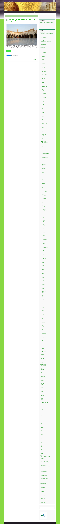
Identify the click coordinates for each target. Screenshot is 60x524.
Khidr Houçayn (43, 272)
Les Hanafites (42, 355)
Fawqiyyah (42, 431)
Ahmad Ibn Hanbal (44, 71)
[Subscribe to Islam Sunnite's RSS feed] (5, 1)
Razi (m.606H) (43, 317)
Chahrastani (43, 183)
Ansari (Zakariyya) (44, 164)
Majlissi (42, 388)
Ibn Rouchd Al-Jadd (44, 255)
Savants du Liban (43, 498)
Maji (41, 441)
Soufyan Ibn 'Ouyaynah (44, 126)
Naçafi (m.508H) (44, 291)
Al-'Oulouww (42, 422)
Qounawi (43, 311)
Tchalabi (42, 403)
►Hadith (42, 452)
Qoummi (42, 394)
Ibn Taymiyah (42, 383)
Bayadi (42, 175)
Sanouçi (43, 326)
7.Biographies (41, 480)
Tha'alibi (43, 341)
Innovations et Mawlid (28, 12)
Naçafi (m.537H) (44, 292)
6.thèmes (41, 455)
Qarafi (42, 303)
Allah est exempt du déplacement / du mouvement (47, 33)
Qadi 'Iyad (43, 299)
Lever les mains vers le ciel (44, 465)
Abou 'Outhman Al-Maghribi (45, 153)
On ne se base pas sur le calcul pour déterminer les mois (47, 470)
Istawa (41, 435)
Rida (41, 446)
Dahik (41, 430)
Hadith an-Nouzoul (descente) (44, 461)
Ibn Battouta (43, 231)
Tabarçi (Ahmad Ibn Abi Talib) (44, 402)
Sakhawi (43, 321)
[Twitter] (8, 1)
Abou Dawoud (43, 60)
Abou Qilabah (43, 66)
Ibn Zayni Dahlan (44, 258)
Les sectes (40, 12)
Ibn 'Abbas (43, 94)
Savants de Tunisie (43, 495)
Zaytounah (42, 362)
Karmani (43, 265)
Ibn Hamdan (43, 242)
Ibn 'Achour (43, 213)
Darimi (42, 85)
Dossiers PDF (21, 12)
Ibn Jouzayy (43, 250)
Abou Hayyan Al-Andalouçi (45, 157)
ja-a (41, 438)
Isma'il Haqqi (43, 261)
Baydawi (43, 176)
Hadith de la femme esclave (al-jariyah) (45, 462)
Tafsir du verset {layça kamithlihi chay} (45, 474)
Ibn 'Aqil (43, 216)
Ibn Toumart (43, 257)
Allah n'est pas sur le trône (44, 40)
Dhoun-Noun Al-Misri (44, 86)
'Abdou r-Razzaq (44, 49)
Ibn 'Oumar (43, 96)
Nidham (43, 296)
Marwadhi (43, 112)
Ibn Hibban (43, 100)
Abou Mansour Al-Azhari (45, 64)
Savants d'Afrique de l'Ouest (44, 484)
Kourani (43, 273)
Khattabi (43, 269)
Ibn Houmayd (43, 243)
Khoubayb (43, 108)
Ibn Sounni (43, 104)
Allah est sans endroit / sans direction (45, 36)
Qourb (41, 445)
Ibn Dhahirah (43, 235)
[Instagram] (9, 1)
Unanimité (42, 361)
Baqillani (43, 172)
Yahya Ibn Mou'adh (44, 134)
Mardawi (43, 276)
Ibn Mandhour (43, 251)
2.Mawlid (42, 409)
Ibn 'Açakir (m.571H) (44, 209)
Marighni (43, 277)
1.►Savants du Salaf (43, 48)
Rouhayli (42, 398)
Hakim (42, 201)
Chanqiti (43, 186)
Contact (53, 12)
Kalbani (42, 384)
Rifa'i (42, 318)
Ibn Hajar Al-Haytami (44, 240)
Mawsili (43, 280)
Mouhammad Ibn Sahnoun (45, 115)
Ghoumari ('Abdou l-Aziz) (45, 195)
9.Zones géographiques (43, 483)
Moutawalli (43, 288)
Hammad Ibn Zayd (44, 93)
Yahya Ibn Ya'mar (44, 135)
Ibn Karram (42, 380)
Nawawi (43, 295)
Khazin (42, 270)
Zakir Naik (42, 405)
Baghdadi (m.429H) (44, 168)
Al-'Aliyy (42, 420)
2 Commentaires (35, 59)
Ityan (41, 437)
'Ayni (42, 146)
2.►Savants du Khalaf (43, 141)
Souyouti (43, 336)
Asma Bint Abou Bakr (44, 74)
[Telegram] (11, 1)
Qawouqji (43, 307)
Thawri (42, 131)
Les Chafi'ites (42, 354)
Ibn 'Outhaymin (43, 376)
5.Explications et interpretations (44, 414)
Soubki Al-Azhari (44, 333)
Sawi (42, 329)
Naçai (42, 119)
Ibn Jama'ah (43, 246)
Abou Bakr (43, 59)
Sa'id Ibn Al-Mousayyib (44, 123)
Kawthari (43, 266)
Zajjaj (42, 138)
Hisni (42, 205)
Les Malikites (42, 358)
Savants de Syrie (43, 494)
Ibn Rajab (43, 254)
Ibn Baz (42, 379)
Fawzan (42, 372)
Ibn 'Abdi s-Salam (44, 206)
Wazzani (43, 344)
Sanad (42, 325)
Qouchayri (43, 310)
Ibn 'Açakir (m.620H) (44, 210)
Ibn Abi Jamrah (43, 220)
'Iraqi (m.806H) (43, 150)
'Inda (41, 416)
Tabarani (43, 127)
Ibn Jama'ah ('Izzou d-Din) (45, 247)
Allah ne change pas (43, 44)
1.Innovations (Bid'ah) (43, 408)
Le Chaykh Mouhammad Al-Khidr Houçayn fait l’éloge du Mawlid (22, 20)
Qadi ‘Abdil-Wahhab (44, 302)
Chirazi (42, 187)
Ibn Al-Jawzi (43, 225)
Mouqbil (42, 391)
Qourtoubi (43, 314)
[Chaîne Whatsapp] (12, 1)
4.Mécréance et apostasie (44, 412)
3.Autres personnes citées (43, 364)
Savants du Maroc (43, 499)
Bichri (42, 179)
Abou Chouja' (43, 156)
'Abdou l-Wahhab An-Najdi (45, 142)
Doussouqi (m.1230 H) (44, 191)
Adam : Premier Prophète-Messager (45, 456)
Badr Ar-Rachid (43, 165)
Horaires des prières (46, 12)
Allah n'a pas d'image (43, 37)
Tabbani (43, 337)
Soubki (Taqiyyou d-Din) (44, 332)
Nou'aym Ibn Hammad (44, 120)
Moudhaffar (43, 284)
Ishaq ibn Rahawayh (44, 105)
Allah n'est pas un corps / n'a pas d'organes (46, 41)
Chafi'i (42, 81)
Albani (41, 368)
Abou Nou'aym (43, 160)
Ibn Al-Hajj (43, 224)
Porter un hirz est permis (44, 471)
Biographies (35, 12)
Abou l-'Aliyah (43, 63)
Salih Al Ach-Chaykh (43, 399)
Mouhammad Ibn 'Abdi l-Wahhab (45, 390)
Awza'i (42, 75)
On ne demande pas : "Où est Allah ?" (45, 466)
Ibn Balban (43, 228)
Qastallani (43, 306)
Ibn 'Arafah (43, 217)
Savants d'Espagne (43, 490)
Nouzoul (42, 442)
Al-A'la (41, 423)
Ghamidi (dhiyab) (43, 375)
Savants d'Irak (42, 491)
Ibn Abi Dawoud (44, 97)
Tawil (42, 340)
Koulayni (42, 387)
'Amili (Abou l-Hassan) (43, 365)
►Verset (42, 453)
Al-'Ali (41, 419)
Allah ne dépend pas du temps (44, 45)
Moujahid (43, 116)
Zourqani (43, 348)
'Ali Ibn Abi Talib (44, 52)
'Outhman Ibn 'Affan (44, 55)
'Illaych (42, 149)
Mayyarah (43, 281)
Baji (42, 171)
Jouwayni (43, 262)
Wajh (41, 449)
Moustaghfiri (43, 287)
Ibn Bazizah (43, 232)
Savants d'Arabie (43, 487)
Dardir (42, 190)
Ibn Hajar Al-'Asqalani (44, 239)
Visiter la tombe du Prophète (44, 478)
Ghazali (42, 194)
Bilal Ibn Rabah (43, 78)
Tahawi (42, 130)
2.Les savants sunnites (42, 47)
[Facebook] (6, 1)
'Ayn (41, 415)
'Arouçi (42, 145)
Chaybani (43, 82)
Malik (42, 111)
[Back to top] (58, 522)
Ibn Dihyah (43, 236)
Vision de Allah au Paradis (44, 475)
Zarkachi (43, 347)
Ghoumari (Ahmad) (44, 198)
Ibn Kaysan (43, 101)
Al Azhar (42, 350)
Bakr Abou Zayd (43, 369)
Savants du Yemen (43, 502)
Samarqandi (43, 322)
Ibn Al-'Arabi (43, 221)
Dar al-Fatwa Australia (43, 351)
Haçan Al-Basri (43, 90)
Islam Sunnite (7, 12)
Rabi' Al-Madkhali (43, 395)
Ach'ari (42, 70)
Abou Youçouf (43, 67)
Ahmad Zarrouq (44, 161)
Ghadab (42, 434)
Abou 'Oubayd (43, 56)
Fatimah (43, 89)
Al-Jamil (42, 426)
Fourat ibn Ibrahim (43, 373)
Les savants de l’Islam (14, 12)
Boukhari (43, 79)
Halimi (42, 202)
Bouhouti (43, 180)
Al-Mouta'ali (42, 427)
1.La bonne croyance (42, 32)
